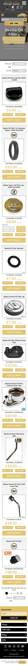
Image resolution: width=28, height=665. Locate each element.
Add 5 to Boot (21, 231)
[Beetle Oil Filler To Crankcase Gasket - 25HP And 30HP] (14, 150)
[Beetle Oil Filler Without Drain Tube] (14, 352)
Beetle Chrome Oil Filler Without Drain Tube (14, 385)
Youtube (22, 646)
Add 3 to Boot (21, 229)
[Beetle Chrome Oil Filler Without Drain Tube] (14, 399)
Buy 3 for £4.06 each (8, 229)
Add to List (7, 114)
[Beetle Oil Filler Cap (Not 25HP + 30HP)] (14, 93)
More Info (20, 114)
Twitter (9, 646)
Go (25, 19)
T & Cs (6, 650)
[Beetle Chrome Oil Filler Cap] (14, 307)
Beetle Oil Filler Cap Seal (14, 248)
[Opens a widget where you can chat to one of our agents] (22, 662)
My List (17, 8)
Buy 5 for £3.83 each (8, 231)
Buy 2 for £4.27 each (8, 227)
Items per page (8, 65)
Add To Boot (14, 120)
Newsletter (6, 609)
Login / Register (13, 9)
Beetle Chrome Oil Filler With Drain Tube (14, 485)
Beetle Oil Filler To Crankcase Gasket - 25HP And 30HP (14, 129)
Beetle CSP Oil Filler (14, 541)
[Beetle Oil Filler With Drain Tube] (14, 449)
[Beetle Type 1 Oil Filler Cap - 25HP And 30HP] (14, 206)
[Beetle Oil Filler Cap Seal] (14, 261)
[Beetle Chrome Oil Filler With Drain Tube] (14, 506)
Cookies (21, 650)
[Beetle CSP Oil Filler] (14, 558)
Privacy (14, 650)
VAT (22, 8)
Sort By (8, 71)
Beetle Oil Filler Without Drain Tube (14, 341)
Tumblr (14, 646)
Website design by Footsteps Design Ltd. (14, 656)
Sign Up (14, 618)
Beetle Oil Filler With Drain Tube (14, 435)
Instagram (18, 646)
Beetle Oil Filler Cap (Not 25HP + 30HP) (14, 79)
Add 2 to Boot (21, 227)
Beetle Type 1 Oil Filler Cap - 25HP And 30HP (14, 186)
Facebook (5, 646)
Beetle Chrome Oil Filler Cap (14, 297)
